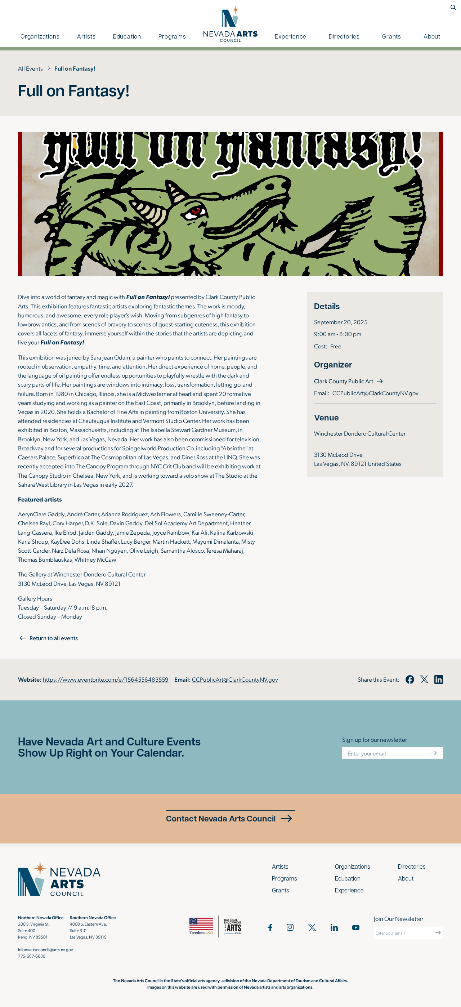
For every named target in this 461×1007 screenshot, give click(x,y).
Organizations (40, 36)
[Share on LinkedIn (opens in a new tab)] (438, 679)
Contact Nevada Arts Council (221, 818)
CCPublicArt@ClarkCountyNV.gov (375, 393)
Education (127, 36)
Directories (344, 36)
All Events (30, 68)
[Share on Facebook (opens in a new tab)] (409, 679)
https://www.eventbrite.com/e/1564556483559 (106, 679)
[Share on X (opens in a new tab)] (424, 679)
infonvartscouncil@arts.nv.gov (45, 949)
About (432, 36)
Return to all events (54, 638)
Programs (172, 36)
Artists (86, 36)
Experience (290, 36)
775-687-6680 (31, 956)
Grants (391, 36)
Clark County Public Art (349, 381)
